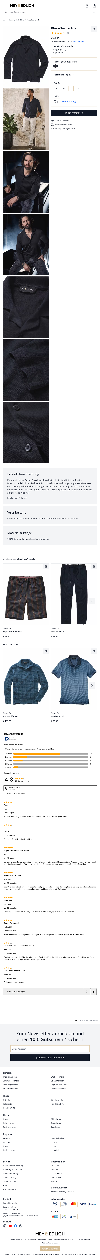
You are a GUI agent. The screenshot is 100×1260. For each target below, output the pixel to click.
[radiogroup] (74, 63)
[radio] (55, 66)
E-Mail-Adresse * (19, 1049)
